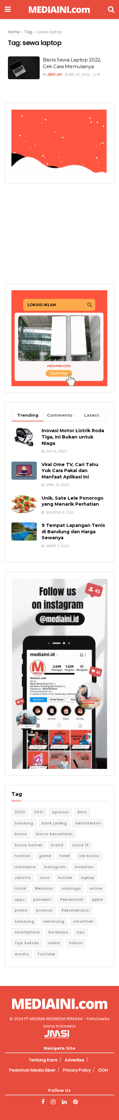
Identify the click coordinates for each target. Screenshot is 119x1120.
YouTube (46, 954)
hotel (65, 855)
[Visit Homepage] (59, 9)
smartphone (27, 932)
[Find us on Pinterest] (75, 1102)
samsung (24, 921)
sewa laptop (49, 32)
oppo (20, 899)
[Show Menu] (8, 9)
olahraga (71, 888)
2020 (20, 812)
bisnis (21, 833)
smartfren (83, 921)
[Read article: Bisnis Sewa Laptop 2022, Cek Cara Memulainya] (24, 67)
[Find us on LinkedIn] (64, 1102)
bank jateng (54, 823)
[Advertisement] (59, 232)
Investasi (84, 866)
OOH (103, 1070)
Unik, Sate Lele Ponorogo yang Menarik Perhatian (72, 501)
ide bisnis (89, 855)
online (95, 888)
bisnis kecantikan (54, 833)
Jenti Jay (54, 74)
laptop (87, 877)
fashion (22, 855)
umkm (54, 942)
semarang (53, 921)
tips (81, 932)
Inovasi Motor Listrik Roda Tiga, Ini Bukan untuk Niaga (73, 437)
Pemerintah (72, 899)
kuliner (65, 877)
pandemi (42, 899)
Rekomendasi (76, 910)
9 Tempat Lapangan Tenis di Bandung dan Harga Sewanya (73, 531)
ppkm (97, 899)
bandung (24, 823)
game (45, 855)
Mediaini (44, 888)
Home (13, 32)
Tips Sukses (27, 942)
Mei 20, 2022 (79, 74)
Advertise (74, 1060)
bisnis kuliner (29, 845)
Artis (82, 812)
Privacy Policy (77, 1070)
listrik (20, 888)
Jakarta (23, 877)
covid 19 (80, 845)
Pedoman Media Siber (32, 1070)
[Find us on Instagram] (53, 1102)
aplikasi (60, 812)
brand (57, 845)
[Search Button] (111, 9)
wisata (22, 954)
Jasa (44, 877)
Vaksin (76, 942)
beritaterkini (88, 823)
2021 (38, 812)
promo (21, 910)
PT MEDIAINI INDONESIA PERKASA (53, 1018)
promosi (44, 910)
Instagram (55, 866)
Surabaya (58, 932)
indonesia (25, 866)
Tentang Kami (43, 1060)
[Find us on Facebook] (42, 1102)
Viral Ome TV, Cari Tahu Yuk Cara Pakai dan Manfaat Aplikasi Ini (70, 471)
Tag (28, 32)
